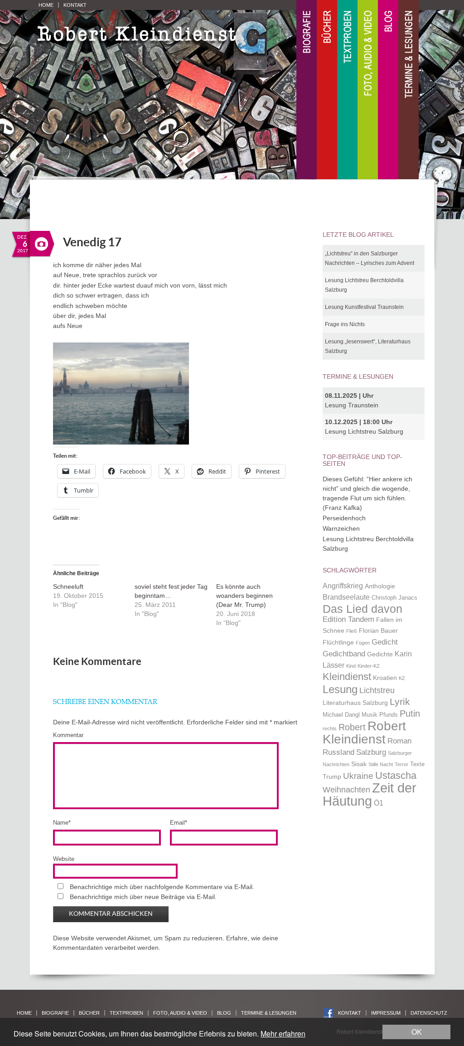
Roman (399, 741)
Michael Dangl (341, 715)
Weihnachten (346, 789)
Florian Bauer (378, 630)
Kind (351, 666)
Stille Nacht (380, 764)
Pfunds (388, 715)
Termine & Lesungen (408, 90)
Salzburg (371, 752)
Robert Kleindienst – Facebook (328, 1013)
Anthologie (380, 586)
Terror (401, 764)
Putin (410, 714)
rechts (330, 728)
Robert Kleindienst (364, 733)
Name (62, 822)
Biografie (306, 90)
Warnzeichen (341, 528)
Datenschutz (429, 1013)
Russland (338, 752)
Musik (369, 715)
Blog (388, 90)
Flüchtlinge (338, 642)
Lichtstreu (377, 690)
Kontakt (75, 5)
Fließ (351, 631)
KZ (402, 678)
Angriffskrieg (343, 586)
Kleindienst (347, 676)
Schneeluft (68, 586)
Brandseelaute (346, 597)
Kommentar (68, 735)
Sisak (359, 763)
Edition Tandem (348, 619)
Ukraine (358, 776)
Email (178, 822)
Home (46, 5)
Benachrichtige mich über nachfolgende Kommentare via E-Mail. (162, 886)
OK (416, 1031)
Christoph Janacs (394, 598)
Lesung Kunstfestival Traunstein (364, 307)
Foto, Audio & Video (368, 90)
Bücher (327, 90)
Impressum (386, 1013)
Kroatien (385, 677)
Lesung (340, 689)
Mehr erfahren (283, 1033)
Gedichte (380, 654)
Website (63, 858)
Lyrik (400, 701)
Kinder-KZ (369, 666)
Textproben (347, 90)
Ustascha (395, 775)
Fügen (363, 642)
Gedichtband (344, 654)
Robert (352, 727)
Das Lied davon (362, 609)
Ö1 (378, 803)
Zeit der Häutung (369, 794)
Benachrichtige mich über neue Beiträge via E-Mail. (143, 896)
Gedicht (385, 642)
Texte (417, 764)
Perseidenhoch (344, 518)
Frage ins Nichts (345, 324)
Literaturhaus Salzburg (355, 702)
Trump (332, 776)
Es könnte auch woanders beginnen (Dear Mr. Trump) (244, 595)
